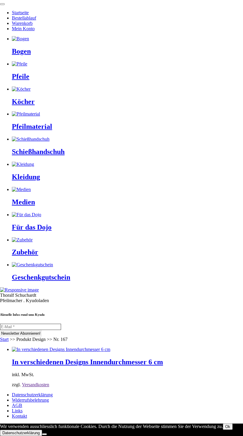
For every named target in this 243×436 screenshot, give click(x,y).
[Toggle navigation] (2, 4)
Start (4, 339)
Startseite (20, 12)
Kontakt (19, 416)
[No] (44, 434)
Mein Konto (23, 28)
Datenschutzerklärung (32, 394)
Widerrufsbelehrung (30, 400)
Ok (227, 426)
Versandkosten (35, 384)
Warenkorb (22, 23)
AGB (17, 405)
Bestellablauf (24, 17)
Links (17, 410)
